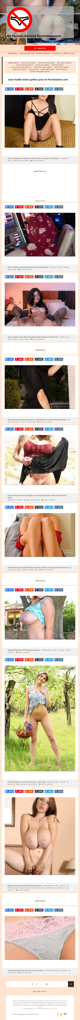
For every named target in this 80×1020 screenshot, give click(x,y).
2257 (36, 1008)
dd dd (16, 160)
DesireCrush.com (27, 53)
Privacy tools (54, 1008)
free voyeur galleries (64, 63)
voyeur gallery (34, 69)
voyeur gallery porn (47, 69)
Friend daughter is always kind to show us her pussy (27, 782)
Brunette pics (32, 784)
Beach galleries (61, 69)
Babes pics (11, 784)
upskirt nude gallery (28, 63)
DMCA (39, 1008)
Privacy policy (46, 1008)
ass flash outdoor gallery (46, 63)
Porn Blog (25, 160)
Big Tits (43, 991)
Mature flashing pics (49, 888)
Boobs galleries (14, 63)
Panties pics (12, 973)
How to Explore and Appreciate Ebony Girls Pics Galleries (28, 267)
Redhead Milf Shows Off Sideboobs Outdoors (24, 650)
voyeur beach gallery (61, 67)
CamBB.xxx (57, 53)
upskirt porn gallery (42, 65)
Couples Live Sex (40, 201)
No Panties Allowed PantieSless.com (34, 36)
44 (47, 984)
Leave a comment (38, 160)
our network (57, 1005)
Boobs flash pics (13, 888)
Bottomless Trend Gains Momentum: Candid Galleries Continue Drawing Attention (37, 420)
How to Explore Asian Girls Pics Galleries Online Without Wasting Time (33, 337)
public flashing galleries (24, 65)
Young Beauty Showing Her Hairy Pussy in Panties (26, 970)
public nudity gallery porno (39, 71)
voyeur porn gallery (20, 69)
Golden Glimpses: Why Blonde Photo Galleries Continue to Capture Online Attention (38, 568)
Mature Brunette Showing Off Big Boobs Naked (25, 886)
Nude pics (60, 888)
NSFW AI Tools (69, 53)
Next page (71, 984)
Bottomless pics (21, 784)
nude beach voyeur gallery (42, 67)
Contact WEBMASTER (28, 1008)
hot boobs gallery (57, 65)
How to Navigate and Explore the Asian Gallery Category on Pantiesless (33, 158)
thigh (63, 782)
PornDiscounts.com (43, 53)
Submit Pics (41, 48)
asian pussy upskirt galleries (21, 67)
